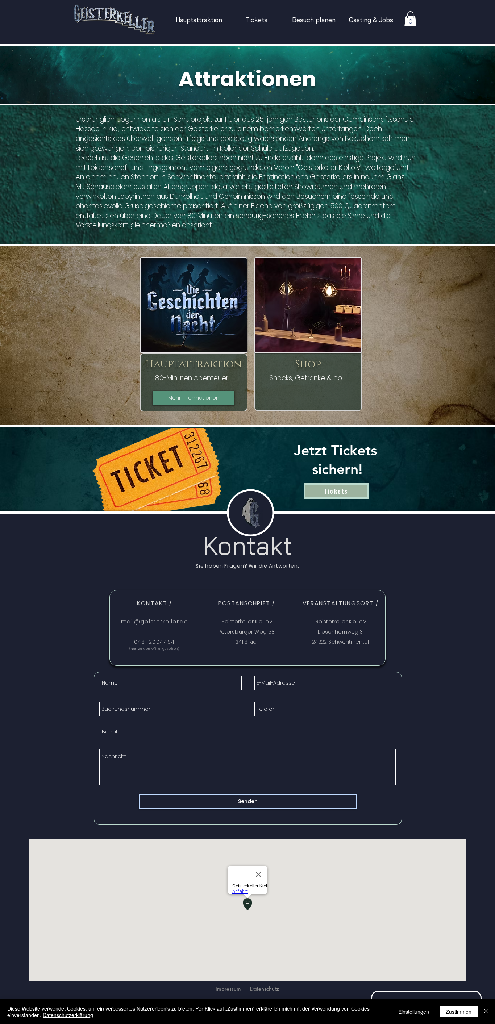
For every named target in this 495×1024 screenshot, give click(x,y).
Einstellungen (413, 1011)
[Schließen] (486, 1011)
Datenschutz (264, 988)
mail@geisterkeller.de (154, 621)
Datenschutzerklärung (68, 1015)
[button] (313, 20)
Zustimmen (458, 1011)
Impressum (228, 988)
